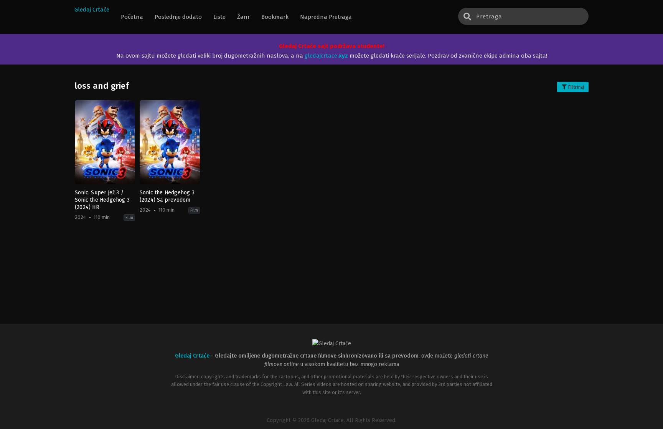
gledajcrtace (326, 55)
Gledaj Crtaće (91, 9)
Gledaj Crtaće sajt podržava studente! (331, 46)
